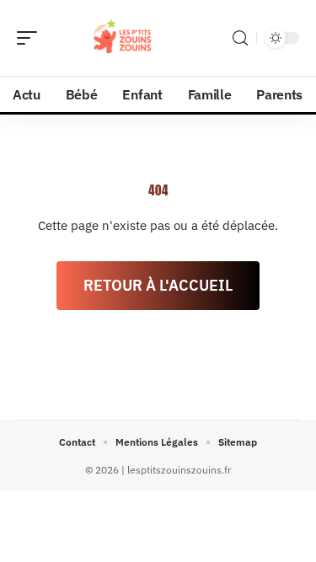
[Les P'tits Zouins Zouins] (121, 38)
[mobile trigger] (31, 38)
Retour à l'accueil (158, 285)
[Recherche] (240, 38)
